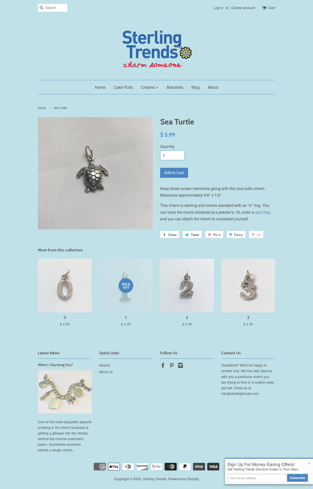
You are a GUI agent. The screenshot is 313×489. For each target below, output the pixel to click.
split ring (262, 212)
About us (106, 371)
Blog (195, 87)
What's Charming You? (55, 365)
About (213, 87)
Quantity (167, 146)
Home (100, 87)
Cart (271, 7)
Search (104, 365)
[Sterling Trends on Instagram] (180, 366)
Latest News (49, 353)
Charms (148, 87)
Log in (218, 7)
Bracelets (175, 87)
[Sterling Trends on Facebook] (163, 366)
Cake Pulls (123, 87)
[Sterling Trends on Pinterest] (171, 366)
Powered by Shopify (183, 478)
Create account (243, 7)
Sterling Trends (154, 478)
